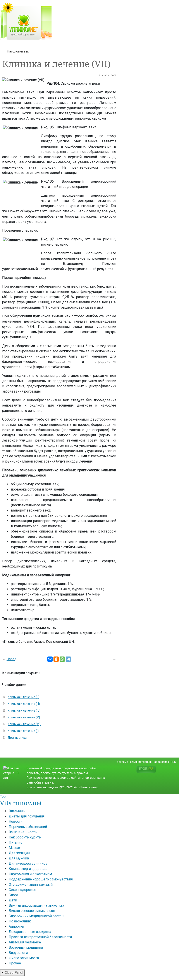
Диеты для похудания (27, 816)
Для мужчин (19, 858)
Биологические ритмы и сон (32, 911)
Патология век (18, 51)
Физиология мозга (24, 958)
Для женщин (19, 853)
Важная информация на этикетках (36, 905)
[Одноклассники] (56, 659)
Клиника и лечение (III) (24, 703)
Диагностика (17, 737)
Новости (15, 821)
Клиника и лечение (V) (24, 717)
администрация (140, 761)
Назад (11, 659)
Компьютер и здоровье (28, 869)
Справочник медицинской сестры (36, 916)
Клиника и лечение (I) (23, 731)
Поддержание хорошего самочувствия (41, 879)
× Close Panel (12, 973)
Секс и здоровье (22, 890)
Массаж (15, 848)
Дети (13, 900)
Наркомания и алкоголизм (30, 874)
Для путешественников (28, 863)
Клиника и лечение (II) (23, 697)
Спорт (13, 895)
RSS (173, 761)
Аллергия (16, 926)
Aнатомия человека (25, 942)
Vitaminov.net (21, 803)
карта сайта (161, 761)
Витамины (17, 811)
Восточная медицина (26, 947)
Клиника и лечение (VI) (24, 724)
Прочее (15, 963)
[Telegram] (68, 659)
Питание (15, 842)
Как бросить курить (25, 837)
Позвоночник (20, 921)
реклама (122, 761)
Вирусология (19, 953)
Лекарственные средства (30, 932)
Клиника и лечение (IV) (24, 710)
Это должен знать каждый (31, 884)
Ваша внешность (23, 832)
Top (3, 796)
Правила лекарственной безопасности (40, 937)
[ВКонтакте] (50, 659)
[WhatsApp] (62, 659)
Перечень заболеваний (28, 827)
